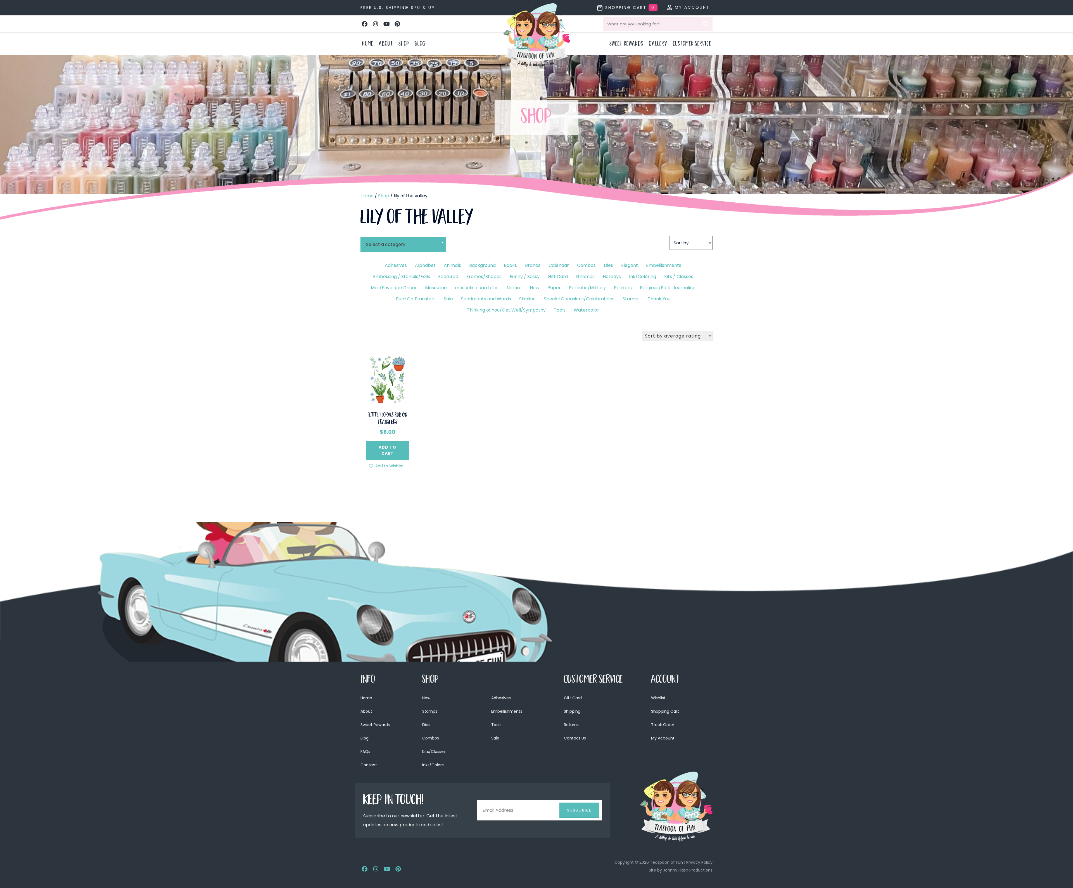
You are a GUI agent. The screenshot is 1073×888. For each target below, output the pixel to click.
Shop (383, 196)
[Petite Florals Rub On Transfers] (387, 379)
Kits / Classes (678, 276)
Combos (586, 265)
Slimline (527, 299)
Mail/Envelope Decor (394, 287)
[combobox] (403, 241)
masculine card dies (476, 287)
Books (510, 265)
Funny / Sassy (525, 276)
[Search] (706, 24)
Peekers (623, 287)
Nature (514, 287)
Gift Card (558, 276)
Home (367, 196)
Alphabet (425, 265)
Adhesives (396, 265)
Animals (452, 265)
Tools (560, 310)
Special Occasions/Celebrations (579, 299)
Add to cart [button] (387, 450)
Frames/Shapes (484, 276)
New (534, 287)
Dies (608, 265)
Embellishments (663, 265)
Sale (448, 299)
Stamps (631, 299)
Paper (554, 287)
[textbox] (403, 244)
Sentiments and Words (486, 299)
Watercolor (586, 310)
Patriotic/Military (587, 287)
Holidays (612, 276)
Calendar (559, 265)
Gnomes (585, 276)
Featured (448, 276)
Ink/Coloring (642, 276)
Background (482, 265)
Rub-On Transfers (416, 299)
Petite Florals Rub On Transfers (387, 419)
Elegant (629, 265)
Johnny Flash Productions (688, 870)
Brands (532, 265)
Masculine (436, 287)
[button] (364, 24)
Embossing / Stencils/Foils (401, 276)
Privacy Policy (699, 862)
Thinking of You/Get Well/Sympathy (506, 310)
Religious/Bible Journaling (667, 287)
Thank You (659, 299)
